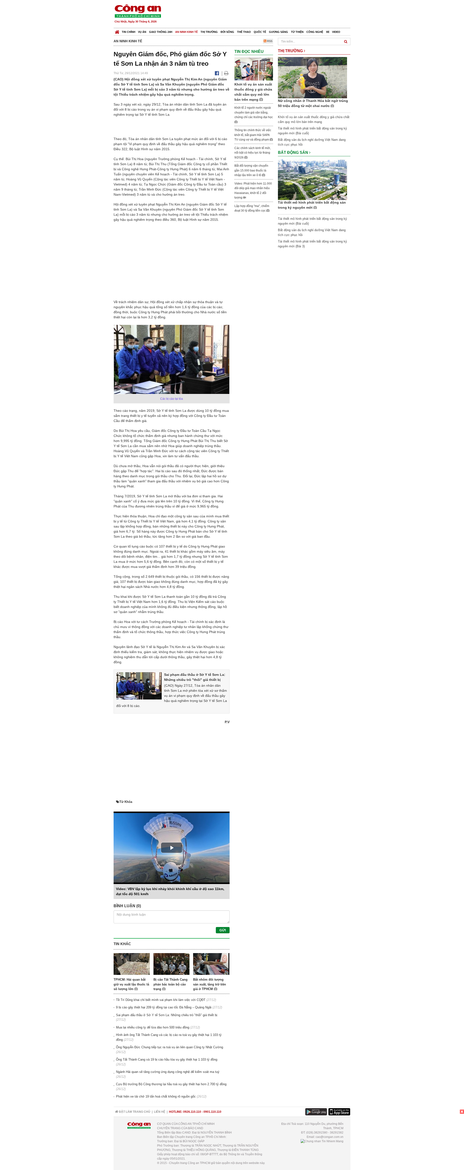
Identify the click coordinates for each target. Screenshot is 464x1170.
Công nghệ (314, 31)
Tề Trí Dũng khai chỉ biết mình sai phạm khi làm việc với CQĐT (160, 1000)
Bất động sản (293, 152)
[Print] (226, 73)
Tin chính (128, 31)
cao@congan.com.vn (329, 1137)
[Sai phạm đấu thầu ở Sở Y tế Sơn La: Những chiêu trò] (139, 685)
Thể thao (244, 31)
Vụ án (142, 31)
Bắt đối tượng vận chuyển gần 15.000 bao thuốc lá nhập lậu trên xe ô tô (251, 170)
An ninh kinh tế (186, 31)
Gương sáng (278, 31)
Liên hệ (159, 1111)
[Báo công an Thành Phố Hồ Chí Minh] (138, 11)
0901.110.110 (212, 1111)
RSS (269, 41)
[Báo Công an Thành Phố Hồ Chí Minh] (117, 31)
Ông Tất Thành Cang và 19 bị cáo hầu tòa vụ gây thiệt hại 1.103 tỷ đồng (166, 1059)
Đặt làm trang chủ (134, 1111)
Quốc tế (260, 31)
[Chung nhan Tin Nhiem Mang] (322, 1141)
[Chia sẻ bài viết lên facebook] (217, 73)
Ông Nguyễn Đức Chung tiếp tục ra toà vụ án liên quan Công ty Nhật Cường (169, 1047)
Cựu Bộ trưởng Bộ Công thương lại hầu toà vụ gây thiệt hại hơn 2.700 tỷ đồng (171, 1084)
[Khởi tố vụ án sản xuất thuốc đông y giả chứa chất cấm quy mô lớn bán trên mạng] (253, 69)
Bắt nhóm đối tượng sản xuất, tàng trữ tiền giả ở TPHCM (209, 984)
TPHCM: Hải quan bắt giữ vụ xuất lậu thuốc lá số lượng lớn (131, 984)
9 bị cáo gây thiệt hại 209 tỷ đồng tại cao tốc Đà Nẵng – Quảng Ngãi (163, 1007)
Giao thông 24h (160, 31)
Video (336, 31)
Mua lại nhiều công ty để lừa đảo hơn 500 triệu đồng (152, 1027)
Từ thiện (297, 31)
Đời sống (227, 31)
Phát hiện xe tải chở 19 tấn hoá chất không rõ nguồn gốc (156, 1096)
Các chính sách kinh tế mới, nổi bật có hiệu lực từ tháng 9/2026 (252, 152)
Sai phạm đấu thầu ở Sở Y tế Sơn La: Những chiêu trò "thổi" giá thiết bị (166, 1015)
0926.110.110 (192, 1111)
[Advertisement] (263, 14)
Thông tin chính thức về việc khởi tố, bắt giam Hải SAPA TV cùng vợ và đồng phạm (252, 134)
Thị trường (209, 31)
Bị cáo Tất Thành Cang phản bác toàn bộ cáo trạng (170, 984)
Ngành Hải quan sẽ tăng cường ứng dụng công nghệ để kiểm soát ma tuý (167, 1072)
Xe (327, 31)
